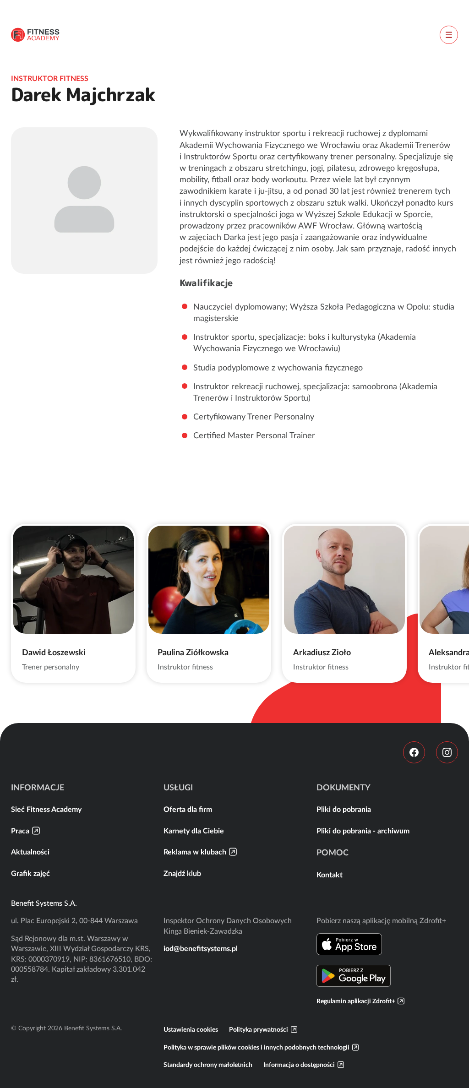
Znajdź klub (182, 873)
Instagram (447, 752)
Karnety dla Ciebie (194, 831)
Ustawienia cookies (191, 1029)
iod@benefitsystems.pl (201, 948)
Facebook (414, 752)
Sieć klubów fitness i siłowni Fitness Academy (35, 34)
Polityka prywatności (258, 1029)
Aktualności (30, 852)
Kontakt (329, 874)
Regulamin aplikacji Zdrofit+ (355, 1001)
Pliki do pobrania (343, 809)
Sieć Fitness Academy (46, 809)
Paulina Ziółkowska (193, 652)
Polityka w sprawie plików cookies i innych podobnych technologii (256, 1047)
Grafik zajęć (30, 873)
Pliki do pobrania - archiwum (362, 831)
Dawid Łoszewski (54, 652)
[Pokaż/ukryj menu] (449, 35)
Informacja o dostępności (299, 1064)
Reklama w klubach (195, 852)
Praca (20, 831)
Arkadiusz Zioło (322, 652)
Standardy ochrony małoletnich (208, 1064)
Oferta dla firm (188, 809)
